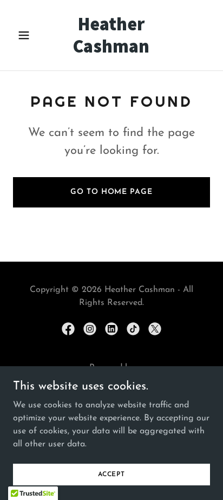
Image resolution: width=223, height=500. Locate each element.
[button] (28, 35)
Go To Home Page (111, 192)
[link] (111, 50)
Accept (111, 474)
